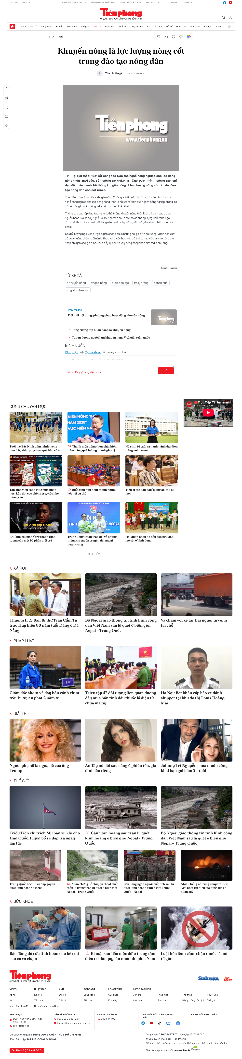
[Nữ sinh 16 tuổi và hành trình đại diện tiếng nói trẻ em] (151, 427)
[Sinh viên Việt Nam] (208, 979)
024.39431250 (21, 1025)
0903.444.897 (108, 1018)
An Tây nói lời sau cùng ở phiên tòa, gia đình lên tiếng (120, 768)
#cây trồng (141, 283)
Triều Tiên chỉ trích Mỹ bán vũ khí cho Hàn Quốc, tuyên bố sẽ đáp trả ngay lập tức (45, 838)
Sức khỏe (72, 26)
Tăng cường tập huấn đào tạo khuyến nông (101, 330)
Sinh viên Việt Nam (131, 2)
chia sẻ (158, 36)
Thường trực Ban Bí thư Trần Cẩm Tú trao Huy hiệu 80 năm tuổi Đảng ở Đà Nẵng (44, 625)
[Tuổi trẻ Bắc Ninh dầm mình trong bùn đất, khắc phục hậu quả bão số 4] (36, 427)
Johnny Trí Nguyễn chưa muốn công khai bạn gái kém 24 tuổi (194, 768)
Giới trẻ (97, 26)
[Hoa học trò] (228, 979)
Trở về (6, 125)
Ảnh (61, 989)
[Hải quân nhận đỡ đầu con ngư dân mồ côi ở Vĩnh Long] (151, 517)
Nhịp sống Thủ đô (19, 1006)
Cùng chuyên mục (28, 406)
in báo (173, 36)
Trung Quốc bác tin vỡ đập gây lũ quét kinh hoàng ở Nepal (32, 886)
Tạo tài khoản (93, 352)
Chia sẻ (6, 98)
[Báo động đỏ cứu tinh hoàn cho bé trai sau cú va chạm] (45, 927)
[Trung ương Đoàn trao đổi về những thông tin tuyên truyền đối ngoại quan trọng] (93, 517)
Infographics (142, 989)
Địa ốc (59, 26)
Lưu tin (6, 107)
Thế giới (85, 26)
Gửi (166, 370)
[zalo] (170, 1023)
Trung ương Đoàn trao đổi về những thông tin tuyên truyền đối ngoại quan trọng (92, 540)
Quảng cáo (187, 2)
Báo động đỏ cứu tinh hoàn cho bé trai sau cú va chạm (44, 956)
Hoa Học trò (153, 2)
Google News (188, 36)
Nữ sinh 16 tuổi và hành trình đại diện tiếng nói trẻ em (151, 448)
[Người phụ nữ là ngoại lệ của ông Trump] (45, 740)
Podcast (89, 989)
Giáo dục (181, 26)
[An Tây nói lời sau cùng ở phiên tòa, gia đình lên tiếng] (121, 740)
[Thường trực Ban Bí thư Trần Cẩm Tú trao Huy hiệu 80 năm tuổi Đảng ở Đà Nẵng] (45, 594)
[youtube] (230, 2)
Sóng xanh (46, 26)
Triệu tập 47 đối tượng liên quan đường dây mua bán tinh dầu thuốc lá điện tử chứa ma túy (120, 698)
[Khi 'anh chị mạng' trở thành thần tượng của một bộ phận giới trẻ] (36, 517)
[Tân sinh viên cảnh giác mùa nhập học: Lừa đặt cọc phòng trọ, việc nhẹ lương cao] (36, 470)
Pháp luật (110, 26)
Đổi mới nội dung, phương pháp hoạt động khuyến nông (106, 315)
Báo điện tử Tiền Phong (121, 14)
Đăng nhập (71, 352)
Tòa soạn (171, 2)
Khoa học (195, 26)
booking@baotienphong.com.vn (73, 1023)
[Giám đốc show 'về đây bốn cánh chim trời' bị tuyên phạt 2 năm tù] (45, 667)
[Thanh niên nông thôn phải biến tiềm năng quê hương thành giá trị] (93, 427)
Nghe (6, 89)
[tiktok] (161, 1023)
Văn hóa (157, 26)
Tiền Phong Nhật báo (103, 2)
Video (219, 26)
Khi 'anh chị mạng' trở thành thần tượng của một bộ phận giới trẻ (32, 538)
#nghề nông (99, 283)
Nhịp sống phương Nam (46, 1006)
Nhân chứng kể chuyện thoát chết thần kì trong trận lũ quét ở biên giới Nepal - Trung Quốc (92, 888)
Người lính (137, 26)
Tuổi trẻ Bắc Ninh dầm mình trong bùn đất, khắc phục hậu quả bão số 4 (35, 448)
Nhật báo (40, 989)
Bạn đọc (162, 1000)
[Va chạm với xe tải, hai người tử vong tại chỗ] (196, 594)
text (166, 36)
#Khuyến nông (76, 283)
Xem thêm (229, 26)
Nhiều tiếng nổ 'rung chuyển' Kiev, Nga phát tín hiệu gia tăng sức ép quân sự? (204, 888)
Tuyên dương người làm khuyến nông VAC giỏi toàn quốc (111, 337)
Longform (115, 989)
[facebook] (225, 2)
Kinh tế (33, 26)
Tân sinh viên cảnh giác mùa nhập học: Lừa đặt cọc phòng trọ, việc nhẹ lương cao (34, 493)
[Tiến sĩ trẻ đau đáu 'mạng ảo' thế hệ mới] (151, 470)
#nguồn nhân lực (78, 290)
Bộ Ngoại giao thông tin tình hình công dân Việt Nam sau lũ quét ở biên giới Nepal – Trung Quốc (121, 625)
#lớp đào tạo (120, 283)
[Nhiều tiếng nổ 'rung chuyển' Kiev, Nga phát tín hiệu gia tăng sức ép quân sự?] (207, 865)
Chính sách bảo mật (204, 1014)
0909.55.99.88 (65, 1018)
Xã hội (22, 26)
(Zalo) (77, 1018)
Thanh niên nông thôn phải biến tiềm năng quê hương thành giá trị (92, 448)
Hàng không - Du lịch (193, 1000)
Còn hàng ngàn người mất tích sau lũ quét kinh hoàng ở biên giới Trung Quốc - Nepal (149, 888)
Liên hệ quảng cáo (66, 1014)
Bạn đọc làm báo (28, 1050)
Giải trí (169, 26)
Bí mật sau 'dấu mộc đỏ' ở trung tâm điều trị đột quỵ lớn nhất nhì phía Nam (120, 956)
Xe (148, 26)
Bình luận (6, 116)
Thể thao (123, 26)
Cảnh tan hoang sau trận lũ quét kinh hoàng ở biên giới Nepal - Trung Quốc (119, 838)
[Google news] (179, 1023)
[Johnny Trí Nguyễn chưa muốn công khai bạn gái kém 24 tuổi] (196, 740)
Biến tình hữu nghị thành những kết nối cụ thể (91, 491)
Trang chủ (12, 26)
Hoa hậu (207, 26)
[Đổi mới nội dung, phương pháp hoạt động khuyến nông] (164, 317)
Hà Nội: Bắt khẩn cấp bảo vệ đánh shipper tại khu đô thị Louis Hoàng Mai (193, 698)
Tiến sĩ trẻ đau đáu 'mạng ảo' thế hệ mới (149, 491)
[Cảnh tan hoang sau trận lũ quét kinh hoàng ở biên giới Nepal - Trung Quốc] (121, 807)
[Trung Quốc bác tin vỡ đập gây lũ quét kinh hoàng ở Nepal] (35, 865)
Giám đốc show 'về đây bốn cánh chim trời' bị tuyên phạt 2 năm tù (44, 695)
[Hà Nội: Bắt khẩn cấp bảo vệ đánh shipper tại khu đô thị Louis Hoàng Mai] (196, 667)
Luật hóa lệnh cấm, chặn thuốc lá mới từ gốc (195, 956)
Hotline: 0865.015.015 (74, 2)
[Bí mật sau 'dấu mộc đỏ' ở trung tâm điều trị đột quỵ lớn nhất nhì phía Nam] (121, 927)
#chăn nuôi (160, 283)
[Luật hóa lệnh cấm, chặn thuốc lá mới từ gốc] (196, 927)
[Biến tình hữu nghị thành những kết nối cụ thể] (93, 470)
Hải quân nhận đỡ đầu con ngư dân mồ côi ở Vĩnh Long (149, 538)
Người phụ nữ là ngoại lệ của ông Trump (39, 768)
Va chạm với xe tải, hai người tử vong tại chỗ (194, 623)
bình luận (181, 36)
